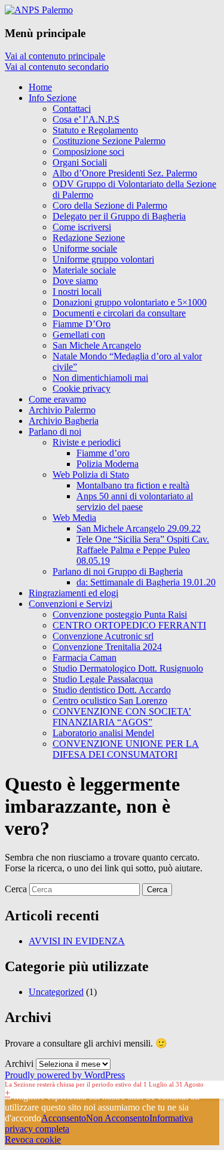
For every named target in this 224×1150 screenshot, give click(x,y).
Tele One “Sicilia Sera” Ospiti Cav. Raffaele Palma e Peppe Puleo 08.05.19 (142, 550)
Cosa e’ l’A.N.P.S (86, 119)
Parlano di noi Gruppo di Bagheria (118, 571)
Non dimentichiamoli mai (100, 378)
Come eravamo (57, 399)
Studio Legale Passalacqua (103, 679)
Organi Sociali (80, 162)
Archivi (19, 1064)
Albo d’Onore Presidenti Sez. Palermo (125, 173)
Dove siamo (75, 281)
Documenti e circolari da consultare (119, 313)
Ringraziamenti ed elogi (73, 593)
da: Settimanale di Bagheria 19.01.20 (146, 582)
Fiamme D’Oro (82, 324)
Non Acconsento (117, 1118)
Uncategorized (56, 992)
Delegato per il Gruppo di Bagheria (119, 216)
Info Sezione (52, 98)
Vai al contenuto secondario (57, 67)
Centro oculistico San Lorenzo (110, 701)
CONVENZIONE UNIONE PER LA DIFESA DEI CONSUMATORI (126, 749)
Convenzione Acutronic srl (103, 636)
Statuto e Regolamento (95, 130)
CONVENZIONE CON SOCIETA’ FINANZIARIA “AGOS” (122, 716)
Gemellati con (79, 335)
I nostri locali (77, 291)
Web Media (74, 518)
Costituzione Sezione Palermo (109, 141)
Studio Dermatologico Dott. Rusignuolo (128, 668)
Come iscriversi (82, 227)
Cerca (16, 889)
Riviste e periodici (87, 442)
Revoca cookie (33, 1139)
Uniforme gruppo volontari (103, 259)
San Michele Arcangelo (97, 345)
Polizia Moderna (107, 464)
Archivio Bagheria (64, 421)
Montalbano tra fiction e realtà (132, 485)
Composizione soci (88, 152)
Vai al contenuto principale (55, 56)
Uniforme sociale (85, 248)
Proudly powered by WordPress (65, 1075)
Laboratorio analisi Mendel (103, 733)
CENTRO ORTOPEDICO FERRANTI (129, 625)
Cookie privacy (82, 388)
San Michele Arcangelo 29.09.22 (138, 528)
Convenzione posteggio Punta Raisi (120, 614)
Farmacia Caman (84, 657)
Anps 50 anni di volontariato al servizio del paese (134, 501)
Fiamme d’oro (103, 453)
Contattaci (72, 108)
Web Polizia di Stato (91, 474)
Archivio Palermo (62, 410)
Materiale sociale (84, 270)
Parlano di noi (55, 431)
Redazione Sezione (89, 238)
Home (40, 87)
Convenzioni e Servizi (70, 604)
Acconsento (63, 1118)
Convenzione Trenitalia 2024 (107, 647)
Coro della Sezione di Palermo (110, 205)
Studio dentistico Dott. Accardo (112, 690)
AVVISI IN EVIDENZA (77, 941)
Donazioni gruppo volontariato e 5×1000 (130, 302)
